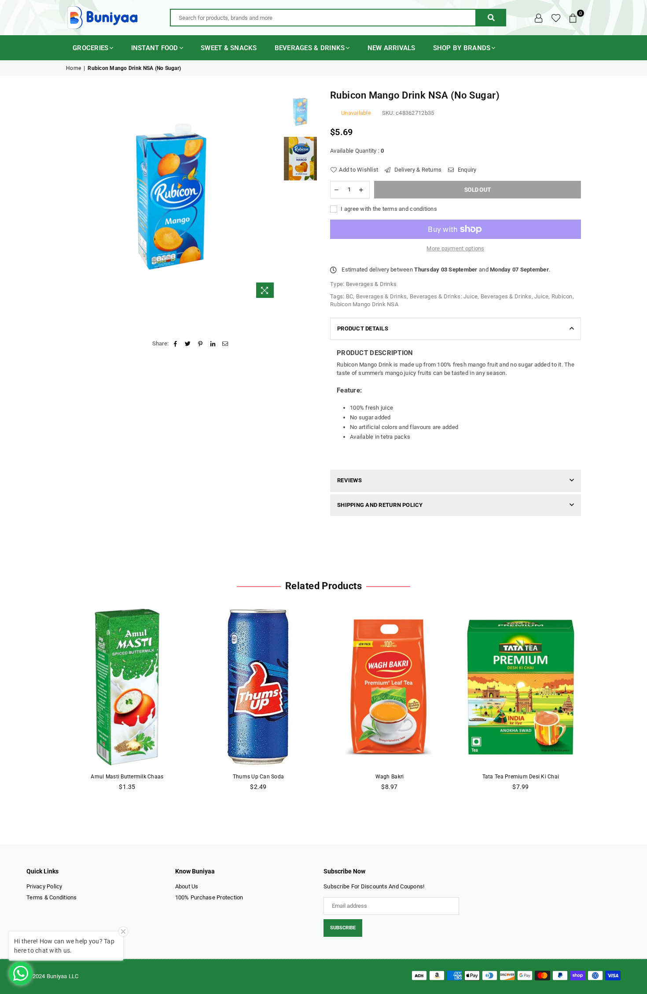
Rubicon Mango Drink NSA (364, 304)
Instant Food (154, 48)
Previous (73, 195)
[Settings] (539, 17)
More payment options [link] (455, 248)
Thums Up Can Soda (258, 777)
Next (271, 195)
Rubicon (562, 296)
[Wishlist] (556, 17)
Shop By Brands (462, 48)
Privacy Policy (44, 886)
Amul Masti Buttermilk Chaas (127, 777)
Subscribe (343, 928)
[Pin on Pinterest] (200, 344)
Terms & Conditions (51, 897)
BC (349, 296)
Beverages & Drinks (310, 48)
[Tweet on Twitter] (188, 344)
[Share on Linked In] (213, 344)
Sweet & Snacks (229, 48)
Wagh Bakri (389, 777)
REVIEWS (349, 480)
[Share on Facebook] (175, 344)
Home (73, 68)
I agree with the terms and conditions (388, 208)
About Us (187, 886)
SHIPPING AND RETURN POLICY (380, 505)
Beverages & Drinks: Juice (444, 296)
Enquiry (466, 169)
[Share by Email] (225, 344)
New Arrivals (391, 48)
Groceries (90, 48)
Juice (541, 296)
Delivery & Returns (417, 169)
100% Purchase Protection (209, 897)
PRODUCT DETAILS (362, 328)
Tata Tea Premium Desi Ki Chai (520, 777)
